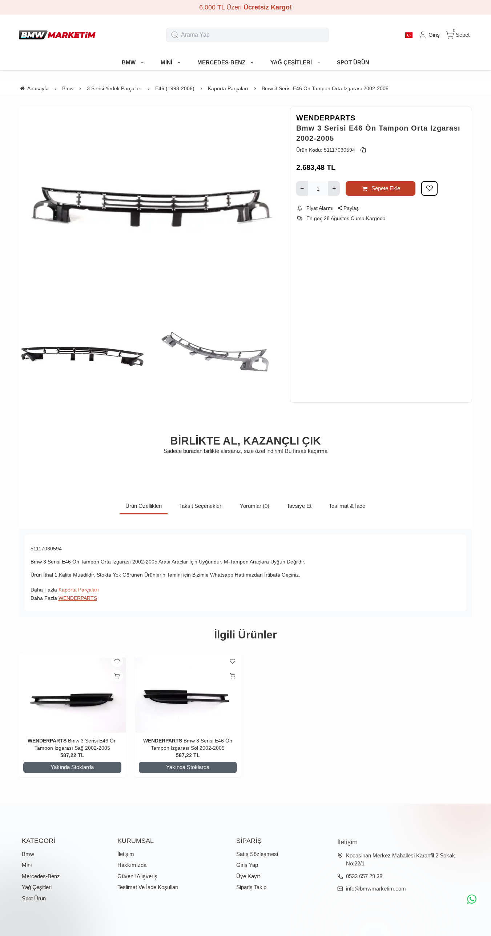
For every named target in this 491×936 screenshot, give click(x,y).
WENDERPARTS (325, 118)
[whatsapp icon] (471, 899)
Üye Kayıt (248, 876)
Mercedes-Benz (41, 876)
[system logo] (57, 34)
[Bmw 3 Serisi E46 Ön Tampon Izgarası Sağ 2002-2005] (72, 693)
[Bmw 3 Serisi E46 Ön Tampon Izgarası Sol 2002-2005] (187, 693)
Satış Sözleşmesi (257, 854)
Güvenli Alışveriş (137, 876)
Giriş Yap (247, 865)
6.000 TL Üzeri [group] (245, 7)
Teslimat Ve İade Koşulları (147, 887)
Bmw (28, 854)
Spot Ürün (34, 898)
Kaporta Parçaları (79, 590)
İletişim (125, 854)
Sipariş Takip (251, 887)
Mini (27, 865)
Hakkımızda (131, 865)
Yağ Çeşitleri (37, 887)
